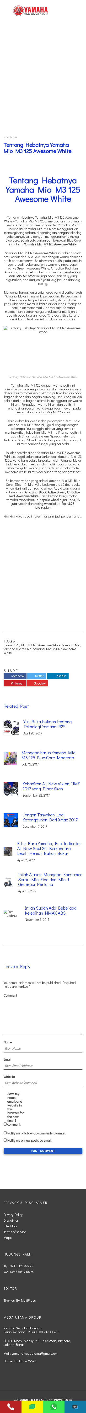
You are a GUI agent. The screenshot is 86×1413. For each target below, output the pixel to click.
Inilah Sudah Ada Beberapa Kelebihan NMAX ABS (50, 910)
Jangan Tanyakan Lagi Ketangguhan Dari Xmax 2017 (50, 817)
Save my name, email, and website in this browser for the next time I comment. (15, 1109)
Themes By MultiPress (20, 1300)
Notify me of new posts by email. (29, 1140)
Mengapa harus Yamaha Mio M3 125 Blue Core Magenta (48, 755)
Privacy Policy (13, 1214)
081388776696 (26, 1361)
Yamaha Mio (71, 645)
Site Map (10, 1226)
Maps (8, 1237)
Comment (10, 995)
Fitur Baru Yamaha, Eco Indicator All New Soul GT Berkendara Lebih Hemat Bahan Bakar (49, 848)
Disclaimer (11, 1220)
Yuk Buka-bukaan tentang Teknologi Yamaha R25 (47, 723)
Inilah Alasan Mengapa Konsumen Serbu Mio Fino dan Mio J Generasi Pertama (50, 879)
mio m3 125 (11, 645)
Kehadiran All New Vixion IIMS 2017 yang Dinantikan (51, 786)
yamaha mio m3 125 (18, 649)
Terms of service (15, 1232)
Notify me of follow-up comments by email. (36, 1133)
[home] (31, 11)
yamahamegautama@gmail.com (35, 1353)
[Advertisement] (43, 78)
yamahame (10, 137)
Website (9, 1077)
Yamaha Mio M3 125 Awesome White (40, 651)
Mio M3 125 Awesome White (40, 645)
